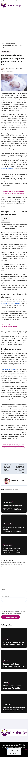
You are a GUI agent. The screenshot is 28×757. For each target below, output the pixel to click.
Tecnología (7, 704)
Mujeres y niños (6, 51)
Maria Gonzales (19, 480)
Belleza (6, 682)
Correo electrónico (5, 596)
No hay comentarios (7, 71)
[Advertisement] (14, 24)
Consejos (6, 639)
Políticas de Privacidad (14, 750)
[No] (26, 749)
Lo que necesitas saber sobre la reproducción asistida (11, 551)
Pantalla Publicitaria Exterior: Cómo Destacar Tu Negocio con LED (14, 710)
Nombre (3, 589)
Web (2, 604)
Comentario (4, 567)
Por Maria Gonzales (9, 68)
